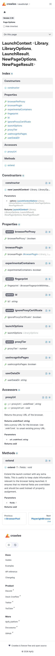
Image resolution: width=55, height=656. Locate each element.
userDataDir (14, 137)
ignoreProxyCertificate (19, 121)
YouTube (9, 608)
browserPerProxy (16, 101)
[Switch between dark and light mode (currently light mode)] (12, 545)
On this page (10, 34)
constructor (13, 87)
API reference (11, 571)
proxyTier (12, 129)
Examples (9, 566)
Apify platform (11, 622)
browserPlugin (15, 105)
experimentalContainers (20, 109)
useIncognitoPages (17, 133)
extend (11, 165)
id (8, 117)
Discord (8, 591)
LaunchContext (20, 209)
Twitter (8, 602)
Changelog (10, 577)
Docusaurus (10, 627)
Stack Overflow (12, 597)
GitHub (8, 633)
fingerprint (13, 113)
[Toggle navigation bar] (50, 4)
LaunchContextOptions (27, 201)
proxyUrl (12, 151)
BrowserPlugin (30, 254)
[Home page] (4, 12)
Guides (8, 560)
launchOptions (15, 125)
